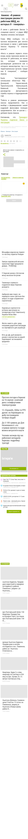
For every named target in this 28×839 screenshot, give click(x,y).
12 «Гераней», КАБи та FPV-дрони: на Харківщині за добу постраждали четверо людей (14, 414)
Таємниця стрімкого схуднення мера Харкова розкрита (12, 285)
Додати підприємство (14, 511)
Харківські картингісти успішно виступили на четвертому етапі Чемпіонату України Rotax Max (13, 311)
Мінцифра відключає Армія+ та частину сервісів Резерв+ (13, 253)
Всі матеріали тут (14, 468)
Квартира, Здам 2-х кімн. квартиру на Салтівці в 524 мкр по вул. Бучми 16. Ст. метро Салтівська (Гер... (13, 675)
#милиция (8, 131)
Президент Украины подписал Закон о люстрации (14, 119)
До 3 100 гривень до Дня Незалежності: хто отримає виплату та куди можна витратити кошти (13, 426)
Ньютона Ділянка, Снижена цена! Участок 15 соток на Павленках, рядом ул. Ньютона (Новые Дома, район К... (13, 704)
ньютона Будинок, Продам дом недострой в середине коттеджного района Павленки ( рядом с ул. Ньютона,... (13, 586)
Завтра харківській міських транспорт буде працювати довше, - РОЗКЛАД (13, 263)
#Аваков (3, 131)
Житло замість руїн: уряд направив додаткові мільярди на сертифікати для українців (14, 325)
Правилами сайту (6, 196)
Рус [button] (6, 9)
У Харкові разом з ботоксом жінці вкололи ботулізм (13, 274)
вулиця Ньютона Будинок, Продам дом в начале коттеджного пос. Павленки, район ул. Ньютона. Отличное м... (13, 646)
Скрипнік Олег (8, 135)
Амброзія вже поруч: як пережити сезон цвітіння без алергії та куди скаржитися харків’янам (13, 297)
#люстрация (15, 131)
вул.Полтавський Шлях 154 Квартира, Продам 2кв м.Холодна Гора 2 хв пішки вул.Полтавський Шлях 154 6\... (13, 616)
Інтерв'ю (7, 458)
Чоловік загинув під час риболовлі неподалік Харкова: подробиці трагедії (12, 439)
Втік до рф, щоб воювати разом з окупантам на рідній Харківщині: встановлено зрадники (13, 338)
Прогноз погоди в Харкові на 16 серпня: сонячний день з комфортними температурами (13, 401)
